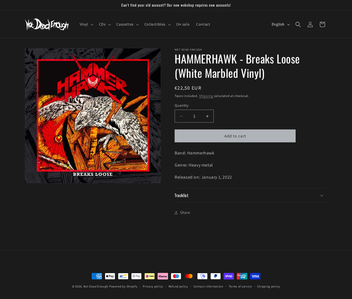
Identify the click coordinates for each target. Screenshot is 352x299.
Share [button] (185, 212)
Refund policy (178, 286)
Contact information (208, 286)
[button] (86, 24)
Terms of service (240, 286)
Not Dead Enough (96, 286)
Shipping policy (268, 286)
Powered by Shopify (123, 286)
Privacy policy (153, 286)
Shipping (206, 96)
